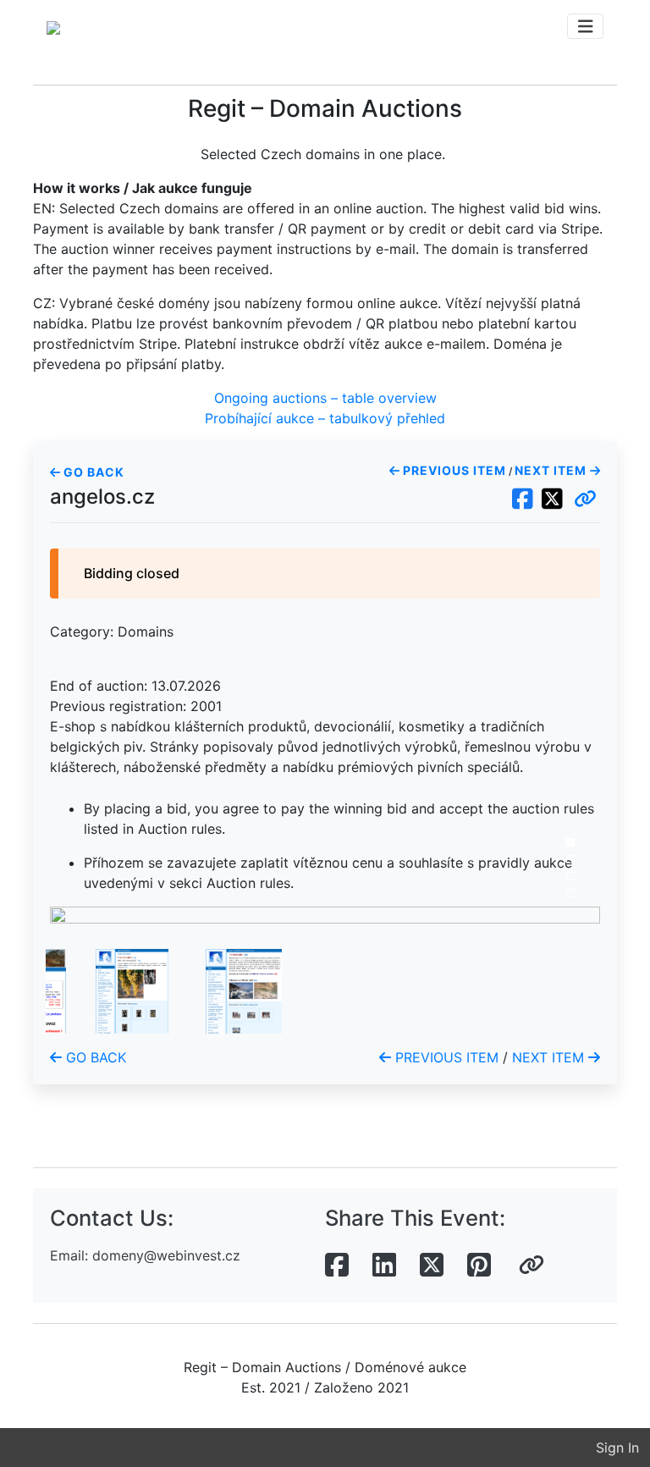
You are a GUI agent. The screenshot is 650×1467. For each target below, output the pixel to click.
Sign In (617, 1447)
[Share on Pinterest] (479, 1265)
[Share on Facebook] (337, 1265)
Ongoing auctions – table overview (325, 397)
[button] (585, 499)
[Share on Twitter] (431, 1265)
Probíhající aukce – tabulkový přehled (325, 418)
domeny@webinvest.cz (166, 1255)
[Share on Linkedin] (384, 1265)
